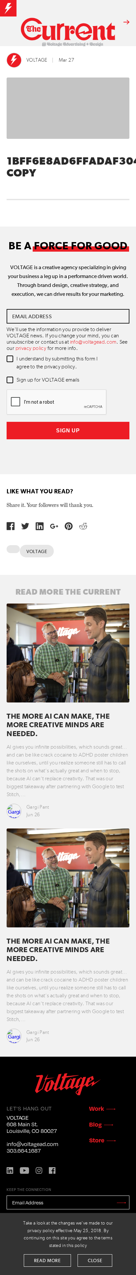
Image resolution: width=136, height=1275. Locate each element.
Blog (95, 1124)
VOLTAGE (37, 60)
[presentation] (57, 402)
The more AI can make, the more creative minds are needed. (58, 725)
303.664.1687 (24, 1150)
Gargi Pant (37, 807)
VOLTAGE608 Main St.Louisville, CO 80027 (32, 1124)
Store (96, 1140)
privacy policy (31, 348)
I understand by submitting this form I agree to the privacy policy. (57, 363)
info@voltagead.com (93, 342)
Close (95, 1261)
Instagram (39, 1170)
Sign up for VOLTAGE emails (48, 380)
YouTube (24, 1170)
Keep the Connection (29, 1189)
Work (96, 1108)
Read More (47, 1261)
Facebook (52, 1170)
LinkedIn (10, 1170)
